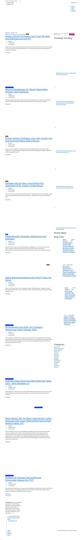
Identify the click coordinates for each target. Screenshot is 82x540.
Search (71, 34)
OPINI (72, 9)
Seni (56, 364)
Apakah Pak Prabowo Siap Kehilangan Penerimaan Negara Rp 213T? (23, 478)
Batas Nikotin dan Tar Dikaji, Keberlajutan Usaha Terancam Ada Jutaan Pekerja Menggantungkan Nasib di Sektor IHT (28, 421)
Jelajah (56, 354)
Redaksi (10, 41)
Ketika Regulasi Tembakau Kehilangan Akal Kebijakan (25, 237)
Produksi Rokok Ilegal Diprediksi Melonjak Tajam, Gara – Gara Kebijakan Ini (28, 382)
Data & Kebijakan (59, 348)
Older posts (8, 495)
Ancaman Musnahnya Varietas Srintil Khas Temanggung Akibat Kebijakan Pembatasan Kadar (69, 271)
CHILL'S (57, 347)
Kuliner (56, 356)
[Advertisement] (41, 22)
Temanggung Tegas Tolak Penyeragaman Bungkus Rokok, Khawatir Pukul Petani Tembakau (69, 247)
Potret (56, 362)
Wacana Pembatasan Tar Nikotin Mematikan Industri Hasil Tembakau (26, 90)
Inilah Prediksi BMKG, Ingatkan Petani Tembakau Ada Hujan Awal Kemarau (70, 320)
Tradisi (56, 365)
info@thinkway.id (12, 520)
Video (56, 367)
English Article (58, 350)
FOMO (72, 8)
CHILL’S (73, 6)
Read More (8, 52)
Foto (56, 353)
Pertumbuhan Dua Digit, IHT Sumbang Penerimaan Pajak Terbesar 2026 (24, 328)
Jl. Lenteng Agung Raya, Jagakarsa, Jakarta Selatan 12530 (13, 517)
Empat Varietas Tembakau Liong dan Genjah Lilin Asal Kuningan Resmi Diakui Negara (28, 139)
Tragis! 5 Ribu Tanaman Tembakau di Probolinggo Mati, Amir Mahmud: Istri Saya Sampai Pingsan (65, 103)
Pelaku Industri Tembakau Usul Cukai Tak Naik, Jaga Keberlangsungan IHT (27, 37)
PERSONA (73, 11)
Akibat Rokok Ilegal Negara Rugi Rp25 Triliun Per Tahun (28, 278)
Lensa (56, 358)
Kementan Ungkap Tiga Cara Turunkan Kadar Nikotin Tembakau (70, 294)
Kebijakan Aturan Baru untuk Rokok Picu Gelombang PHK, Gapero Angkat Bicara (24, 184)
